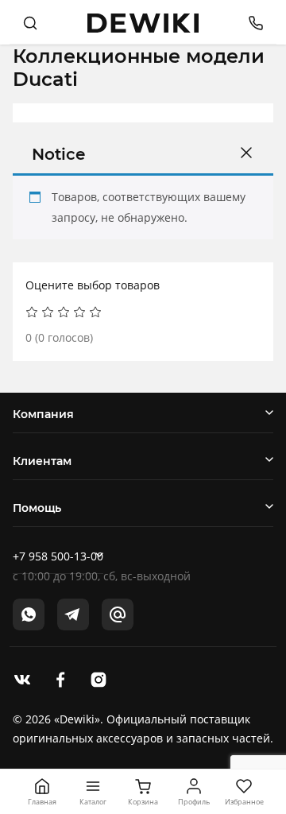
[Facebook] (60, 678)
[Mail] (117, 614)
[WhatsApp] (28, 614)
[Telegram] (73, 614)
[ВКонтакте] (22, 678)
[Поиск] (30, 22)
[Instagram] (98, 678)
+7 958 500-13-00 (58, 556)
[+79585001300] (250, 21)
